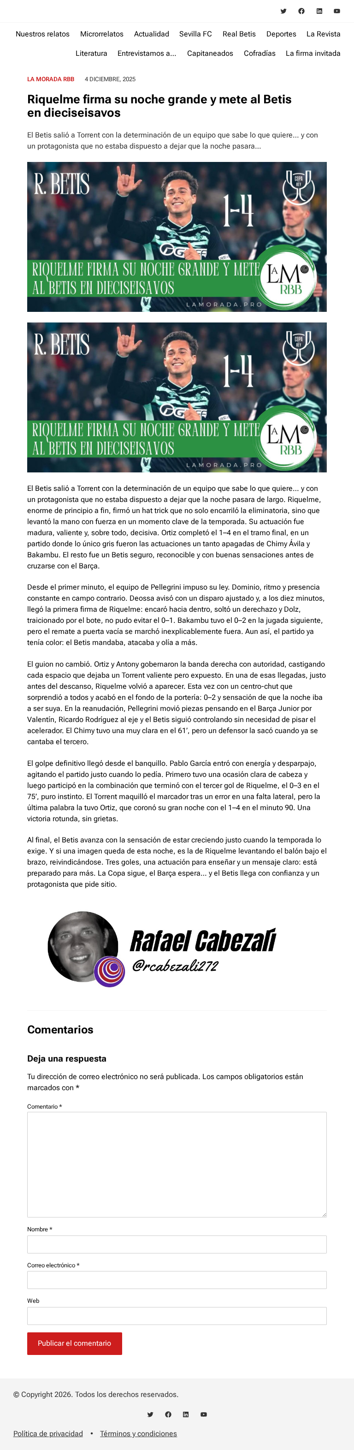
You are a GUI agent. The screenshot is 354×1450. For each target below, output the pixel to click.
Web (33, 1300)
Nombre (40, 1229)
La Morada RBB (50, 79)
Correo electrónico (53, 1265)
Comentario (44, 1106)
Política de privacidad (48, 1433)
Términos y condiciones (138, 1433)
